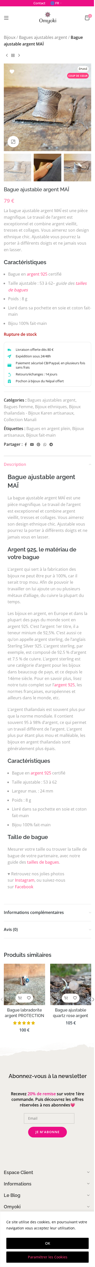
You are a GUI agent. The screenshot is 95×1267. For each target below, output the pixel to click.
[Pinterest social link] (38, 444)
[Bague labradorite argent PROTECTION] (24, 984)
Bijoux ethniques (51, 406)
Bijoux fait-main (41, 435)
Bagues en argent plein (48, 428)
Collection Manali (20, 419)
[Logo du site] (47, 17)
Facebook (24, 887)
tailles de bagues (43, 862)
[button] (9, 107)
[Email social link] (32, 444)
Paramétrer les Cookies (47, 1257)
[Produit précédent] (7, 55)
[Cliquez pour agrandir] (13, 141)
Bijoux (9, 37)
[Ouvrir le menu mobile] (6, 18)
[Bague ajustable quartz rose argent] (70, 984)
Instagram (24, 880)
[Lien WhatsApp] (45, 444)
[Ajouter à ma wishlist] (11, 71)
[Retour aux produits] (13, 55)
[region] (47, 1239)
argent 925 (37, 274)
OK (47, 1243)
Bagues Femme (18, 406)
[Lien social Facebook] (26, 444)
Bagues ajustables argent (43, 37)
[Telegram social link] (51, 444)
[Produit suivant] (19, 55)
